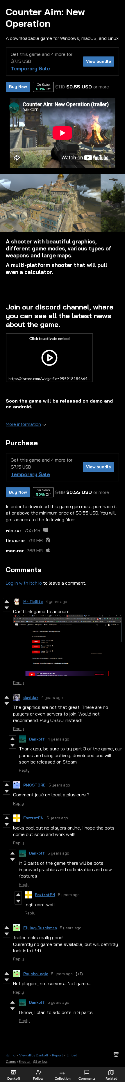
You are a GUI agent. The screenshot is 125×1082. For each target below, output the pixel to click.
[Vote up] (6, 601)
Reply (18, 682)
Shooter (25, 1061)
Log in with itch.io (24, 583)
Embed (72, 1055)
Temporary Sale (30, 68)
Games (11, 1061)
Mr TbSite (33, 601)
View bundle (98, 61)
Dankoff (37, 739)
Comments (86, 1078)
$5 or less (40, 1061)
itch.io (10, 1055)
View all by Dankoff (33, 1055)
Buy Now (18, 86)
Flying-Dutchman (40, 928)
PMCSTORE (34, 785)
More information (23, 424)
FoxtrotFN (33, 818)
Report (57, 1055)
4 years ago (56, 601)
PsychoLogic (35, 973)
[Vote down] (6, 608)
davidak (30, 697)
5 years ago (59, 785)
